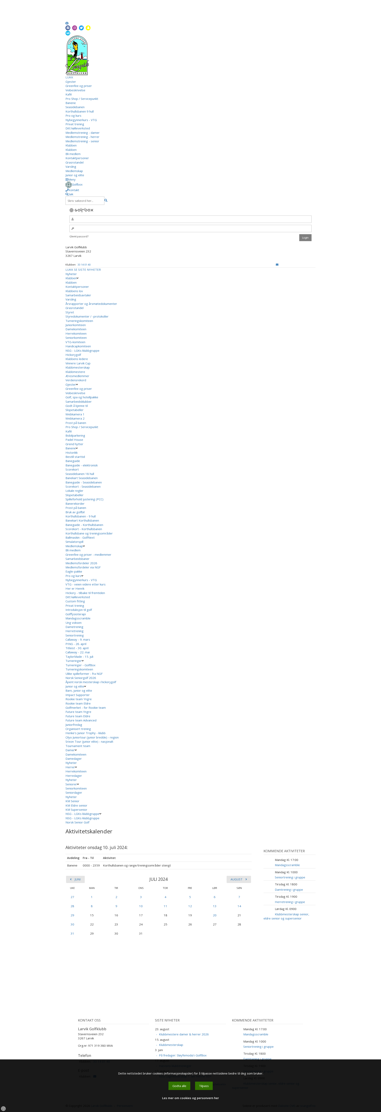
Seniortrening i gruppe (290, 877)
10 (141, 906)
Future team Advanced (80, 720)
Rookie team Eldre (78, 703)
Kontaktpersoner (77, 158)
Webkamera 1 (75, 414)
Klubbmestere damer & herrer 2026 (184, 1034)
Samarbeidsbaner (77, 559)
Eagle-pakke (73, 571)
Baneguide (72, 461)
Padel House (74, 440)
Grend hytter (74, 444)
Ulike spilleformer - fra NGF (84, 674)
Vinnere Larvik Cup (77, 363)
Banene (70, 103)
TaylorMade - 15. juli (79, 657)
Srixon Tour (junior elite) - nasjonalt (89, 741)
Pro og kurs (73, 115)
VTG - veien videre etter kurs (85, 584)
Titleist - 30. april (77, 648)
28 (72, 906)
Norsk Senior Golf (77, 822)
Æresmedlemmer (77, 376)
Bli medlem (73, 154)
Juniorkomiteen (75, 325)
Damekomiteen (75, 329)
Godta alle (179, 1086)
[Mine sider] (66, 23)
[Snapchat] (88, 27)
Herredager (73, 776)
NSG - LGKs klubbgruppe (82, 350)
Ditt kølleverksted (77, 128)
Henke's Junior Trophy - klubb (85, 733)
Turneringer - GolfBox (80, 665)
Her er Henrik (74, 588)
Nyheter (71, 274)
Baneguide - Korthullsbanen (84, 525)
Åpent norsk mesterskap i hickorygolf (91, 682)
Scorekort (72, 469)
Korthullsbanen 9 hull (79, 111)
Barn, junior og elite (78, 690)
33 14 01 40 (84, 264)
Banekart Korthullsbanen (82, 520)
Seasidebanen (75, 107)
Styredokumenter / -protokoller (87, 316)
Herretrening (74, 631)
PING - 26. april (75, 644)
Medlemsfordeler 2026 (81, 563)
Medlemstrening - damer (82, 133)
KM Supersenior (76, 810)
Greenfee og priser (78, 86)
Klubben (71, 145)
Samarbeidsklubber (78, 401)
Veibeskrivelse (75, 90)
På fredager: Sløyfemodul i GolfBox (183, 1055)
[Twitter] (81, 27)
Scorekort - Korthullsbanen (83, 529)
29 (72, 915)
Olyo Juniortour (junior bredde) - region (92, 737)
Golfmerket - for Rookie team (85, 708)
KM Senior (72, 801)
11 (165, 906)
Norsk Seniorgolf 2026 (80, 678)
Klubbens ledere (76, 359)
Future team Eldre (77, 716)
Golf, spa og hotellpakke (81, 397)
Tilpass (204, 1086)
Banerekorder (75, 503)
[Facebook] (67, 27)
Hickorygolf (73, 355)
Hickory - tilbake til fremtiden (85, 593)
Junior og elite (74, 175)
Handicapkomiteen (78, 346)
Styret (69, 312)
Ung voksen (73, 623)
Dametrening (74, 627)
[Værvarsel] (67, 33)
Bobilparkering (75, 435)
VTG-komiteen (75, 342)
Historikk (71, 452)
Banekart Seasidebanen (81, 478)
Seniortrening (74, 635)
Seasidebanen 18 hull (79, 474)
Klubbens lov (74, 291)
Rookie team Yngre (78, 699)
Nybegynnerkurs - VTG (81, 120)
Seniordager (73, 792)
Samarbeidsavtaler (78, 295)
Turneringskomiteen (79, 321)
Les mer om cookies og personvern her (190, 1098)
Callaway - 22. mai (77, 652)
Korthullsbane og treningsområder (89, 533)
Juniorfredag (73, 725)
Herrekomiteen (76, 333)
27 (72, 897)
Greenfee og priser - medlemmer (88, 554)
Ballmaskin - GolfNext (80, 537)
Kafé (68, 94)
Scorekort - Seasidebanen (83, 486)
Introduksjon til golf (78, 610)
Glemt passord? (79, 236)
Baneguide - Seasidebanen (83, 482)
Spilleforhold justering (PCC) (84, 499)
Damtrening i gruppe (289, 890)
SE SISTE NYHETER (87, 270)
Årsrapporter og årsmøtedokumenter (91, 304)
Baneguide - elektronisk (81, 465)
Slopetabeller (74, 410)
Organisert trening (78, 729)
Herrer (70, 767)
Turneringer (73, 661)
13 (214, 906)
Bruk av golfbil (75, 512)
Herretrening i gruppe (290, 902)
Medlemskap (74, 171)
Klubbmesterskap (77, 367)
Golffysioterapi (75, 614)
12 (190, 906)
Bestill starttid (75, 457)
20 (214, 915)
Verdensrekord (75, 380)
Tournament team (77, 746)
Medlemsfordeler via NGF (83, 567)
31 (72, 933)
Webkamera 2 (75, 418)
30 (72, 924)
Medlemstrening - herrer (82, 137)
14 (239, 906)
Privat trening (74, 124)
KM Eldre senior (76, 805)
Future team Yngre (78, 712)
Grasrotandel (74, 162)
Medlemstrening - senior (82, 141)
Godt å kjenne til (76, 406)
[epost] (277, 264)
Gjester (70, 82)
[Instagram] (74, 27)
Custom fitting (75, 601)
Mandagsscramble (77, 618)
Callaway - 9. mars (77, 639)
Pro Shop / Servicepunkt (81, 99)
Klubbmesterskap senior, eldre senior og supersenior (286, 916)
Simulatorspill (74, 542)
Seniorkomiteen (76, 338)
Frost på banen (75, 423)
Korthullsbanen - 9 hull (80, 516)
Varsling (70, 166)
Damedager (73, 759)
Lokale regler (74, 491)
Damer (70, 750)
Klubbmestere (75, 372)
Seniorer (71, 784)
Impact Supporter (77, 695)
